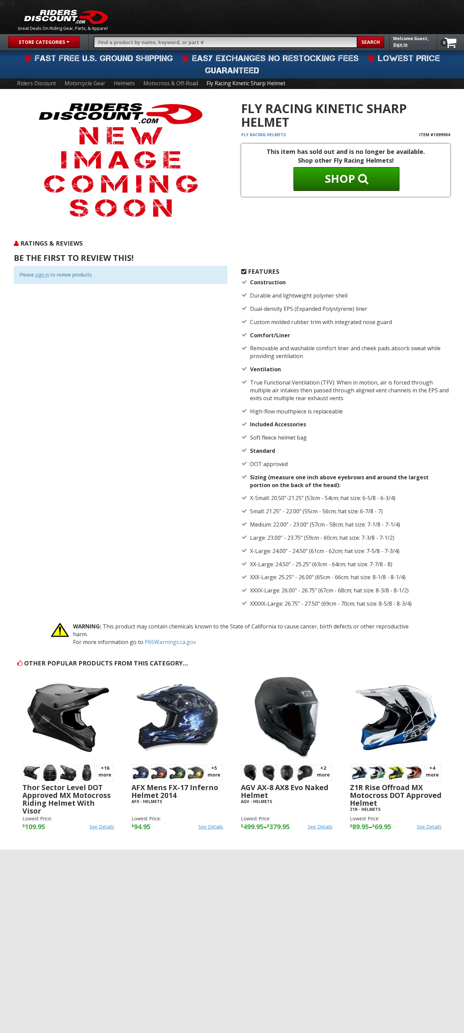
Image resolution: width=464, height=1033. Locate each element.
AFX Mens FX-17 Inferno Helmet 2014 (174, 791)
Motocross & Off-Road (170, 83)
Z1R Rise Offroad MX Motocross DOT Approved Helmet (396, 795)
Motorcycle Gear (85, 83)
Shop (341, 178)
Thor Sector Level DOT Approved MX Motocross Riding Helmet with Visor (66, 799)
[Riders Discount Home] (66, 17)
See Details (101, 826)
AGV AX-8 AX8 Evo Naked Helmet (284, 791)
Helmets (124, 83)
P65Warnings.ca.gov (170, 642)
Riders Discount (36, 83)
